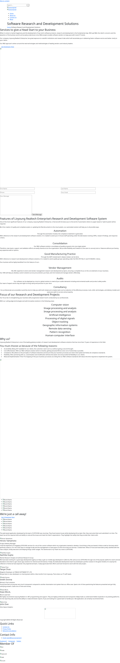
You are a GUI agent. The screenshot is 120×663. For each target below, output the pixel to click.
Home (11, 13)
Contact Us (13, 17)
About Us (12, 15)
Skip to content (4, 1)
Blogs (11, 19)
